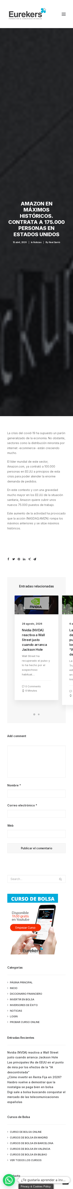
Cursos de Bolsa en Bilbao (28, 1154)
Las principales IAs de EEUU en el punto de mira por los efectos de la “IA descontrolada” (35, 1067)
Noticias (37, 242)
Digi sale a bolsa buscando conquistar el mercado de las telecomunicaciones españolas (36, 1097)
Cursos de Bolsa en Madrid (29, 1137)
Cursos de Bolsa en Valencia (30, 1148)
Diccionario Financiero (26, 993)
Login (14, 1016)
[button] (9, 1180)
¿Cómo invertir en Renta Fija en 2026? (34, 1077)
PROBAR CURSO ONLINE (25, 1022)
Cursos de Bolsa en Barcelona (31, 1143)
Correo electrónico (22, 805)
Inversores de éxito (24, 1005)
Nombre (14, 785)
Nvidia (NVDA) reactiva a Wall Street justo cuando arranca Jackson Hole (34, 640)
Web (10, 825)
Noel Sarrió (54, 242)
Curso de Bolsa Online (26, 1131)
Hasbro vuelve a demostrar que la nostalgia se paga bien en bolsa (31, 1084)
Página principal (21, 982)
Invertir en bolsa (22, 999)
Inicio (13, 988)
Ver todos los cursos (26, 1160)
